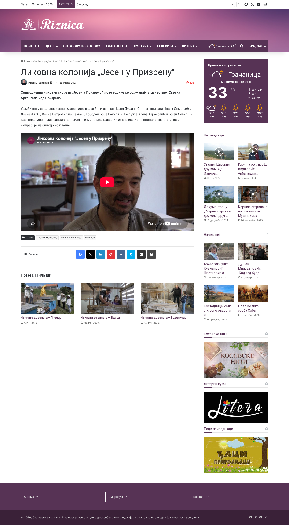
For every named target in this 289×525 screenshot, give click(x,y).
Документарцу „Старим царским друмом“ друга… (217, 211)
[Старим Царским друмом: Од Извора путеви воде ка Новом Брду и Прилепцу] (219, 151)
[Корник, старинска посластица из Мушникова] (253, 194)
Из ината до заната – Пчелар (41, 317)
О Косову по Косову (81, 46)
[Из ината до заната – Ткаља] (107, 298)
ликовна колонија (71, 237)
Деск (50, 46)
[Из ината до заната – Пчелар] (47, 298)
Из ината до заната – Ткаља (100, 317)
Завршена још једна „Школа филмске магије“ (107, 4)
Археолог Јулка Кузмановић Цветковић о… (216, 268)
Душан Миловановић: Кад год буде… (250, 268)
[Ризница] (52, 24)
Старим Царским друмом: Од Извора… (217, 169)
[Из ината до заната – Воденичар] (167, 298)
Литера (188, 46)
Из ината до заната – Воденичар (163, 317)
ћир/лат (255, 46)
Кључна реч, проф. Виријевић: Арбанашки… (252, 169)
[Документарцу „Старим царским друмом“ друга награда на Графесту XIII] (219, 194)
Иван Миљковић (38, 82)
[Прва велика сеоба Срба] (253, 293)
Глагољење (117, 46)
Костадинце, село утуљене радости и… (218, 310)
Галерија (165, 46)
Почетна (32, 46)
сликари (90, 237)
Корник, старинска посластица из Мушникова (252, 211)
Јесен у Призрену (47, 237)
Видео (56, 61)
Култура (141, 46)
